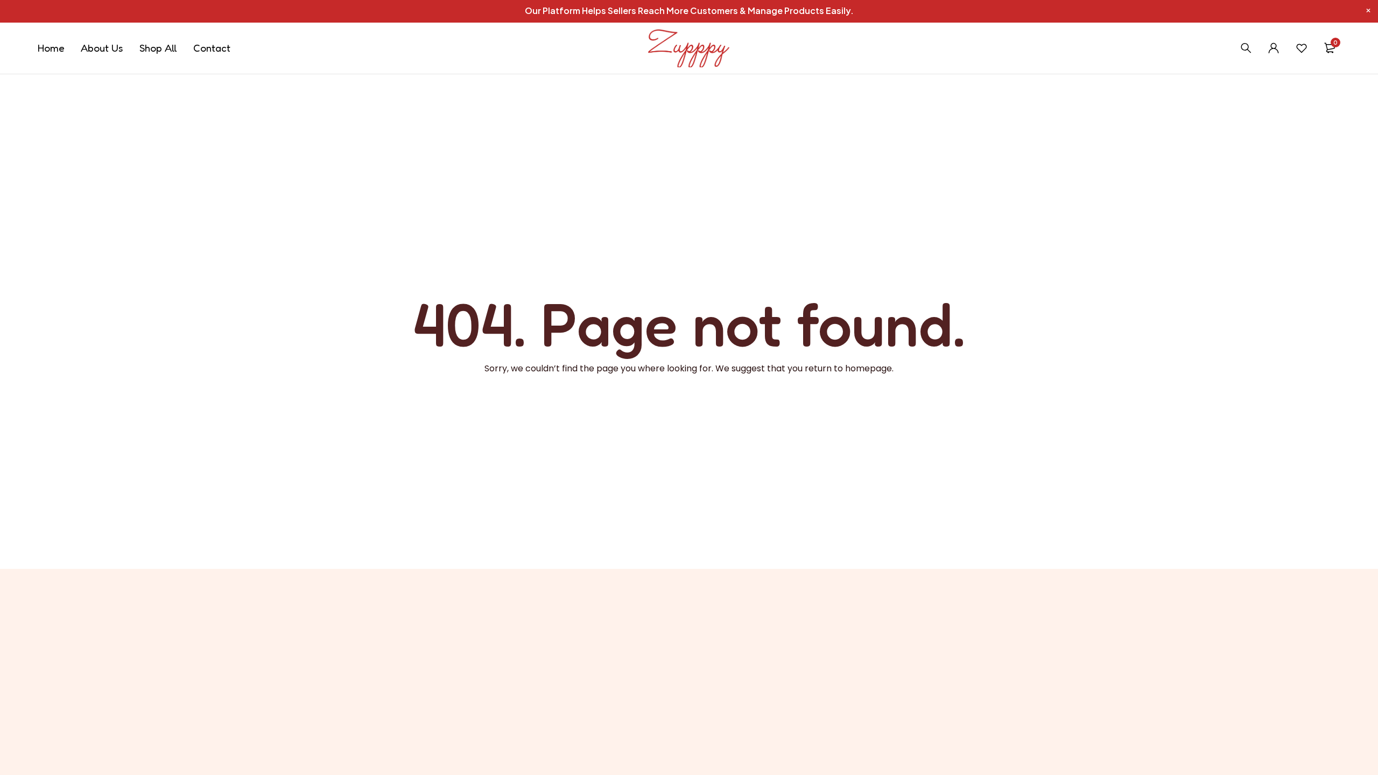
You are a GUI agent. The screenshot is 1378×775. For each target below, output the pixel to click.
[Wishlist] (1301, 48)
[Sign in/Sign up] (1273, 48)
